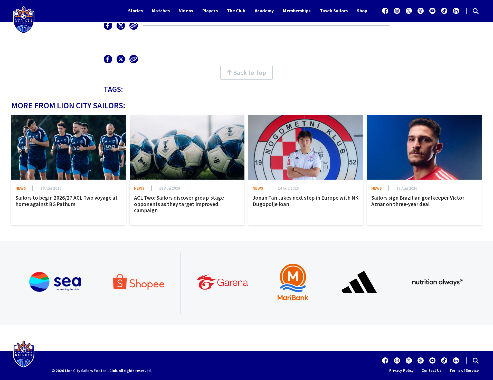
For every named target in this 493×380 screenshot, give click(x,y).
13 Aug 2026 (406, 188)
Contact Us (431, 370)
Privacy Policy (401, 370)
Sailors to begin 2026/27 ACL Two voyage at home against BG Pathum (66, 201)
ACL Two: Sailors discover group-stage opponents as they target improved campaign (179, 204)
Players (210, 11)
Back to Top (249, 73)
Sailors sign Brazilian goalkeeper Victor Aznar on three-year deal (417, 201)
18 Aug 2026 (51, 188)
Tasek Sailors (334, 11)
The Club (236, 11)
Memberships (296, 11)
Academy (264, 11)
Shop (362, 11)
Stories (135, 11)
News (20, 188)
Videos (186, 11)
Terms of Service (464, 370)
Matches (161, 11)
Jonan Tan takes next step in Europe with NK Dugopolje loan (305, 201)
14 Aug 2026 (288, 188)
